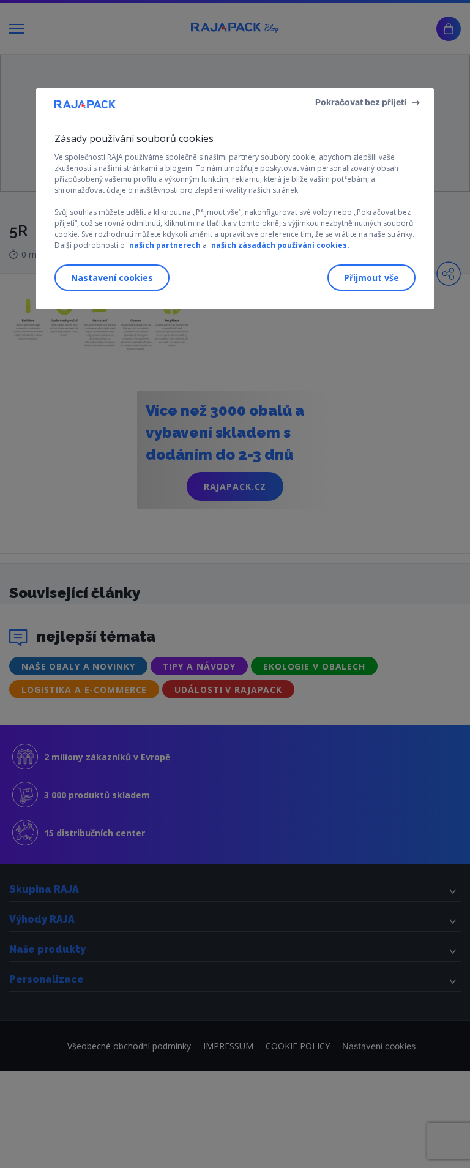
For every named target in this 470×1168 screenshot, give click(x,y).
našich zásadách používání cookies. (280, 245)
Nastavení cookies (112, 277)
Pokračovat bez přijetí (360, 102)
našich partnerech (165, 245)
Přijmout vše (371, 277)
